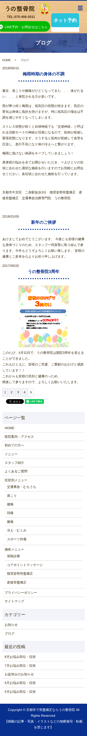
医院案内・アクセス (19, 436)
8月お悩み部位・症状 (20, 657)
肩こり (12, 495)
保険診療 (13, 556)
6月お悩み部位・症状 (20, 683)
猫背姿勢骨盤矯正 (20, 573)
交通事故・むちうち (21, 487)
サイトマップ (14, 601)
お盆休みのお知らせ (19, 674)
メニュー (11, 454)
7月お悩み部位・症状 (20, 665)
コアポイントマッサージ (25, 565)
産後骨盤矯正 (16, 582)
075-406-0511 (24, 17)
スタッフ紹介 (14, 462)
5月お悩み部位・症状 (20, 691)
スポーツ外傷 (16, 539)
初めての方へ (14, 445)
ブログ (9, 633)
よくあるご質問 (16, 471)
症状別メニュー (16, 480)
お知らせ (11, 625)
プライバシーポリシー (21, 592)
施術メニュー (14, 549)
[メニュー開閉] (80, 8)
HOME (6, 60)
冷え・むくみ (16, 530)
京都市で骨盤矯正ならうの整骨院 (50, 710)
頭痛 (10, 513)
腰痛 (10, 504)
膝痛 (10, 522)
